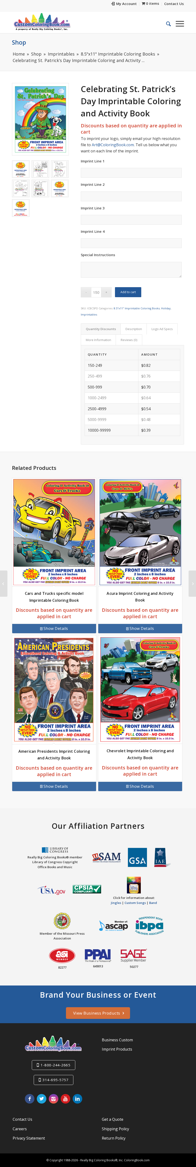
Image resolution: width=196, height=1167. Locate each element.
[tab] (101, 328)
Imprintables (89, 314)
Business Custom (117, 1040)
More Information (98, 340)
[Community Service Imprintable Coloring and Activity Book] (3, 584)
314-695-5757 (55, 1079)
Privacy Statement (29, 1138)
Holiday (166, 308)
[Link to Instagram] (53, 1099)
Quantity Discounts (101, 329)
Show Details (56, 628)
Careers (20, 1128)
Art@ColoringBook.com (113, 144)
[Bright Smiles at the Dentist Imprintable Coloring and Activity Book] (192, 584)
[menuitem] (124, 4)
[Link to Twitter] (41, 1099)
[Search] (166, 23)
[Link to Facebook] (29, 1099)
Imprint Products (117, 1049)
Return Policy (113, 1138)
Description (133, 329)
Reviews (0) (129, 340)
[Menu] (177, 23)
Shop (19, 42)
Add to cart (128, 292)
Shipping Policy (115, 1128)
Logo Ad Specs (162, 329)
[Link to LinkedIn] (77, 1099)
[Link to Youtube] (65, 1099)
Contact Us (22, 1119)
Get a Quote (112, 1119)
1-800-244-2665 (55, 1065)
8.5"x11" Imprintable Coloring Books (137, 308)
